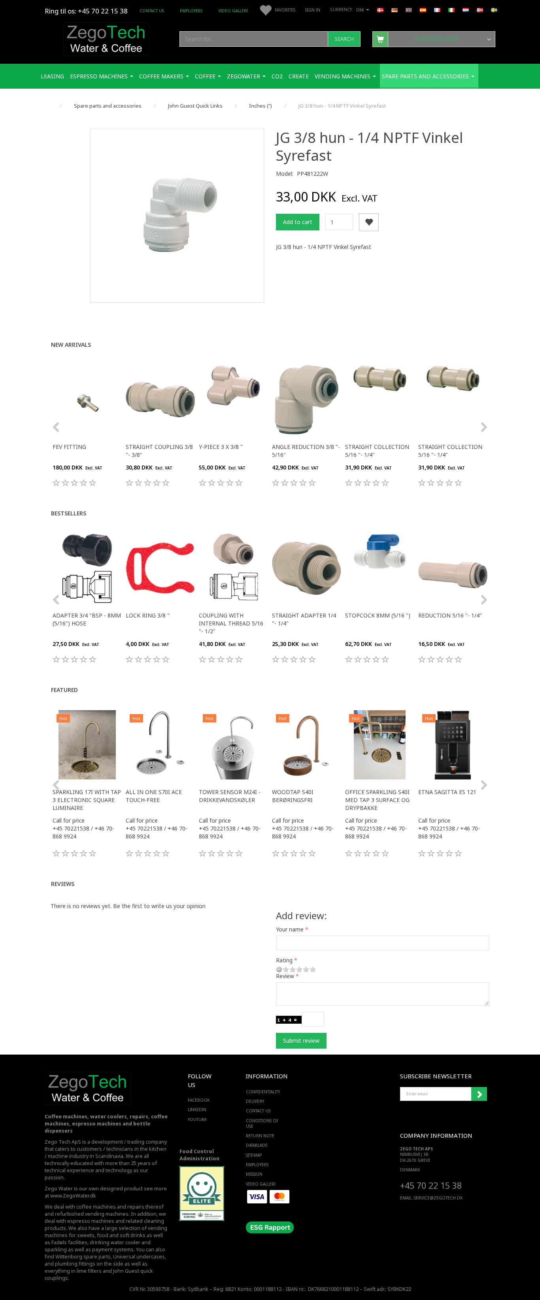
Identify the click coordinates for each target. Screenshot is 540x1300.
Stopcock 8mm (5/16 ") (377, 615)
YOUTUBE (197, 1119)
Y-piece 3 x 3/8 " (221, 446)
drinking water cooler (115, 1242)
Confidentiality (263, 1092)
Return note (260, 1135)
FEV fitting (69, 446)
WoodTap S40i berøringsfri (292, 796)
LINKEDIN (197, 1109)
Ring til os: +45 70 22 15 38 (86, 10)
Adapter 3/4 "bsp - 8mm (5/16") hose (87, 619)
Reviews (62, 884)
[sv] (494, 9)
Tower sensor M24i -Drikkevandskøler (230, 796)
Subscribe (479, 1094)
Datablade (257, 1145)
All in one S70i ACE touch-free (154, 796)
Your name (290, 929)
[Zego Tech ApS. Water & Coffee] (106, 38)
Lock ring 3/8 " (148, 615)
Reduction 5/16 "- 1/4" (450, 615)
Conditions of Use (262, 1123)
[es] (423, 9)
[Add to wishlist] (369, 222)
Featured (64, 690)
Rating (284, 960)
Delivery (255, 1101)
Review (285, 976)
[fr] (437, 9)
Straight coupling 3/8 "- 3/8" (159, 450)
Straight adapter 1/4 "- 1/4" (304, 619)
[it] (451, 9)
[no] (480, 9)
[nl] (466, 9)
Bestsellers (68, 513)
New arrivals (71, 344)
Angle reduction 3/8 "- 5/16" (306, 450)
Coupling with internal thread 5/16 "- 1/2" (231, 623)
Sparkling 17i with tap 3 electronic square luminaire (87, 800)
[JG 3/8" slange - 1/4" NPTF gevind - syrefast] (177, 215)
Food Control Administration (199, 1155)
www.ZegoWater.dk (73, 1195)
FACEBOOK (199, 1100)
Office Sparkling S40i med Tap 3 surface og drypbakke (377, 800)
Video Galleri (233, 10)
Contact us (152, 10)
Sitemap (254, 1155)
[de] (394, 9)
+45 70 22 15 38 (431, 1185)
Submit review (301, 1040)
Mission (254, 1174)
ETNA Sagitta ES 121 (447, 792)
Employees (191, 10)
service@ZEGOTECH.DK (438, 1198)
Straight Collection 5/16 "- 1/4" (377, 450)
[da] (380, 9)
